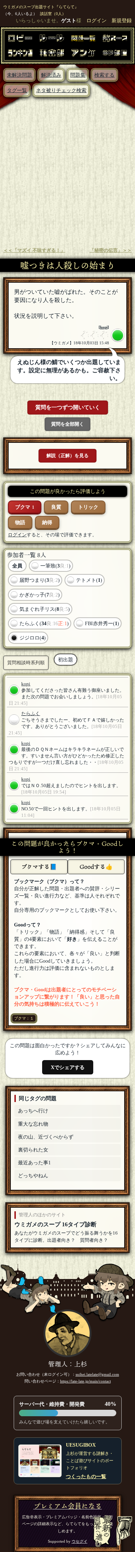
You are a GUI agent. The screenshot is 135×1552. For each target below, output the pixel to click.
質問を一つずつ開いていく (67, 407)
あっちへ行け (33, 1110)
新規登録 (122, 20)
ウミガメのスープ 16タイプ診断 (55, 1224)
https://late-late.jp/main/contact (85, 1381)
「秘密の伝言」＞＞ (111, 250)
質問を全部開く (67, 424)
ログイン (96, 20)
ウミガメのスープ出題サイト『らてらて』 (40, 7)
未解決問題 (19, 75)
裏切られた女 (33, 1150)
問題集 (77, 75)
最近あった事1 (34, 1162)
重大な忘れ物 (33, 1124)
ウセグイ (79, 1541)
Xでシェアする (68, 1067)
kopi (104, 327)
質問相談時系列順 (26, 662)
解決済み (51, 75)
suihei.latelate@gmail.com (97, 1374)
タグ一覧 (17, 90)
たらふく (30, 713)
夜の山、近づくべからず (45, 1137)
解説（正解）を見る (67, 455)
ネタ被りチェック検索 (61, 90)
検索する (104, 75)
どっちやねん (33, 1175)
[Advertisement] (67, 168)
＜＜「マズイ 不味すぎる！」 (34, 250)
